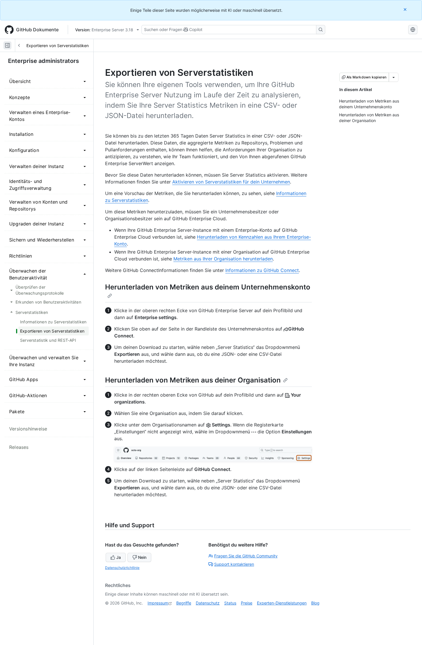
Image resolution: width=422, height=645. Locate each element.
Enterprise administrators (43, 60)
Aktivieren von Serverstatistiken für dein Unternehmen (231, 182)
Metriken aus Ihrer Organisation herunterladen (223, 259)
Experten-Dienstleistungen (282, 602)
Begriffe (183, 602)
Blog (315, 602)
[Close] (405, 9)
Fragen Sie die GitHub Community (246, 555)
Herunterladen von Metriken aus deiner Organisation (193, 380)
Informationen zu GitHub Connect (262, 270)
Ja (118, 557)
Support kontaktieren (234, 564)
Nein (142, 557)
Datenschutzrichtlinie (122, 567)
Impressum (158, 602)
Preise (246, 602)
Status (230, 602)
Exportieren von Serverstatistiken (57, 45)
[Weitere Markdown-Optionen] (393, 77)
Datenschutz (208, 602)
